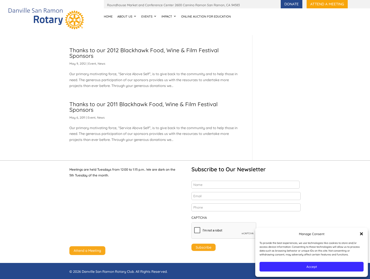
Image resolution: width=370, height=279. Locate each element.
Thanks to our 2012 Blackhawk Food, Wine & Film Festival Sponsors (144, 53)
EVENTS (146, 16)
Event (92, 64)
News (101, 64)
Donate (291, 4)
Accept (311, 267)
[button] (361, 234)
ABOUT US (124, 16)
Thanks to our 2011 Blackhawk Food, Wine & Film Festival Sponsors (143, 107)
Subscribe (203, 247)
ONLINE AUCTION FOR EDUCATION (206, 16)
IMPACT (166, 16)
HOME (108, 16)
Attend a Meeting (327, 4)
